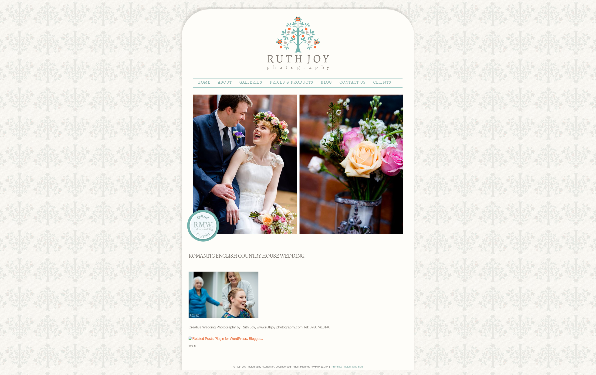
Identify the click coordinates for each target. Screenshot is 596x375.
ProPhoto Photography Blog (347, 366)
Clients (382, 82)
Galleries (250, 82)
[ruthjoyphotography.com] (298, 76)
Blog (326, 82)
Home (203, 82)
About (225, 82)
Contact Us (352, 82)
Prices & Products (291, 82)
